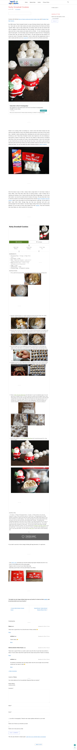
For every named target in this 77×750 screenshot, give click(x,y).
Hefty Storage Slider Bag (19, 394)
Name (10, 705)
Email (10, 712)
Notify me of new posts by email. (16, 728)
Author (39, 2)
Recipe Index (33, 2)
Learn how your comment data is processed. (36, 736)
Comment (11, 688)
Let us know (28, 537)
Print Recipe (19, 241)
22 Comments (17, 9)
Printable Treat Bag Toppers (40, 525)
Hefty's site (14, 562)
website (37, 205)
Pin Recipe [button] (40, 241)
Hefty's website (43, 144)
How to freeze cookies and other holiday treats (29, 19)
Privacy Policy (46, 2)
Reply (10, 632)
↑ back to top (38, 744)
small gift (26, 37)
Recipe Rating (12, 683)
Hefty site (31, 528)
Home (26, 2)
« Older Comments (13, 671)
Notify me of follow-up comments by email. (18, 723)
